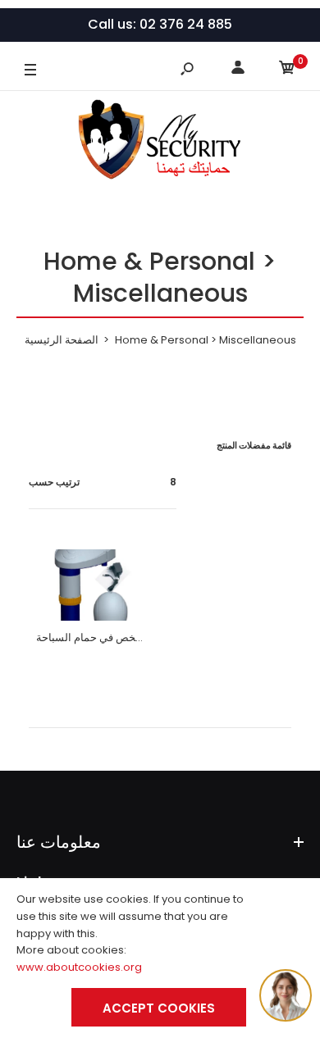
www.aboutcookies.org (79, 967)
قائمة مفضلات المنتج (254, 445)
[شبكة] (33, 445)
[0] (287, 70)
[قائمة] (56, 445)
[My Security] (160, 142)
